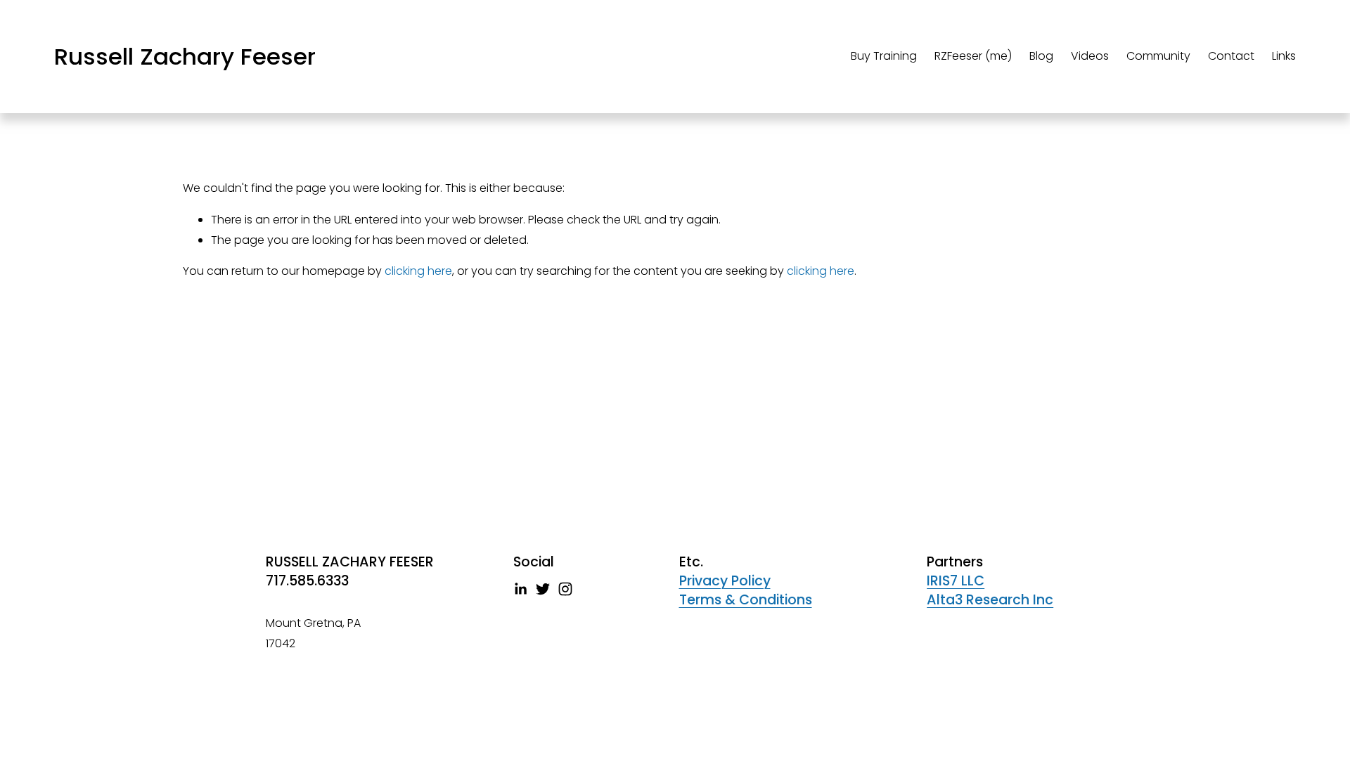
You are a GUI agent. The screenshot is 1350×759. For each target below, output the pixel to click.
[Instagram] (565, 589)
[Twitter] (543, 589)
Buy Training (884, 56)
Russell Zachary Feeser (185, 56)
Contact (1231, 56)
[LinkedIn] (520, 589)
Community (1158, 56)
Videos (1090, 56)
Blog (1041, 56)
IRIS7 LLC (955, 581)
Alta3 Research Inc (990, 600)
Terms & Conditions (745, 600)
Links (1284, 56)
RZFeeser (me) (973, 56)
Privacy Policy (725, 581)
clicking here (418, 271)
